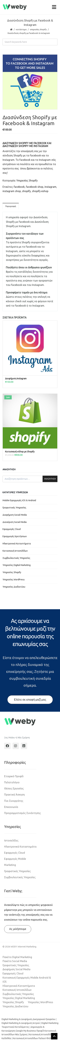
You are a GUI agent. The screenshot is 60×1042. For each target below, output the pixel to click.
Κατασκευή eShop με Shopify (20, 451)
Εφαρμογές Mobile (15, 858)
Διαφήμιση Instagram (16, 378)
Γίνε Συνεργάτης (13, 800)
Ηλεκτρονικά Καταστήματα (17, 543)
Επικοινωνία (11, 806)
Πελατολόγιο (12, 782)
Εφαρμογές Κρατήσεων (15, 536)
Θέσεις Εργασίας (14, 788)
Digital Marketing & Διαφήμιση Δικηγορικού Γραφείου (28, 1019)
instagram (50, 186)
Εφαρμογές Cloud (12, 529)
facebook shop (34, 186)
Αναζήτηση (50, 479)
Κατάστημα (21, 29)
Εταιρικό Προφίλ (14, 776)
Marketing (10, 864)
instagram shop (12, 191)
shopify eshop (40, 191)
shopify (26, 191)
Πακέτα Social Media (15, 961)
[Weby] (15, 7)
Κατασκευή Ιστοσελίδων (15, 551)
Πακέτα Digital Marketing (17, 957)
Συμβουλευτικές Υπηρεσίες (16, 558)
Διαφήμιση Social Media (15, 515)
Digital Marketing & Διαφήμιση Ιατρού (21, 1023)
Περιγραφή (10, 206)
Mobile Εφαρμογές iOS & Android (19, 500)
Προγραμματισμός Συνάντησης (22, 813)
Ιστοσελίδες (11, 840)
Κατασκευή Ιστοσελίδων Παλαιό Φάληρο (34, 1038)
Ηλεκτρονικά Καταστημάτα (20, 846)
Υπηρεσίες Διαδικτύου (14, 586)
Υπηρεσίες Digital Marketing (17, 565)
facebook (19, 186)
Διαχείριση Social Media (15, 522)
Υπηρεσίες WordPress (14, 579)
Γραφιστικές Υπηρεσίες (14, 507)
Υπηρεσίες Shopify (38, 29)
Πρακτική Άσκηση (14, 794)
